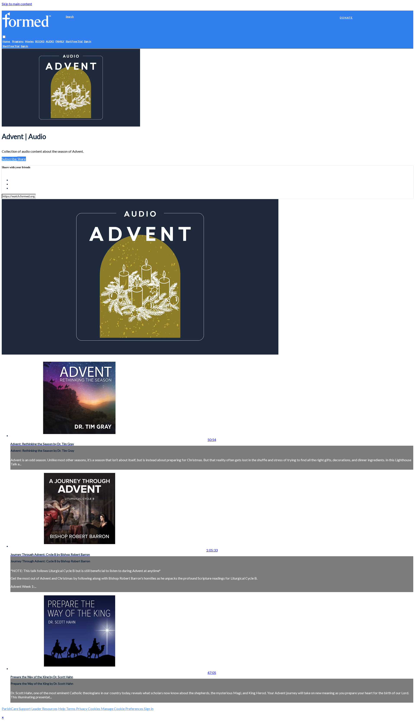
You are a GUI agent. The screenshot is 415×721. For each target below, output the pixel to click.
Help (62, 709)
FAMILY (60, 41)
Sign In (24, 46)
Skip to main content (17, 4)
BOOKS (39, 41)
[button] (4, 37)
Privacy (82, 709)
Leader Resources (44, 709)
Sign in (87, 41)
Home (6, 41)
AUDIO (50, 41)
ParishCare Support (16, 709)
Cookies (94, 709)
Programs (18, 41)
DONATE (346, 17)
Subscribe (9, 159)
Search (70, 16)
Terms (71, 709)
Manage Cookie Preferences (122, 709)
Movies (29, 41)
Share (22, 159)
